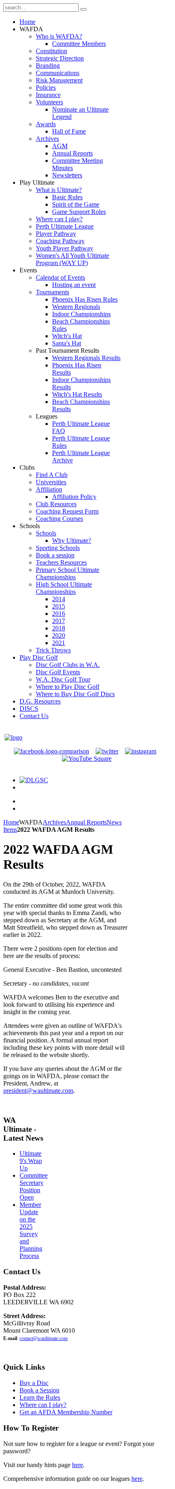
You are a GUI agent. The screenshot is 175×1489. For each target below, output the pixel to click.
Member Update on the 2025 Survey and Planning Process (31, 1230)
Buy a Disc (34, 1382)
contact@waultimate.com (44, 1338)
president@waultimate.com (38, 1090)
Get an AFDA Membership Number (66, 1412)
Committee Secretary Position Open (34, 1186)
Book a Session (39, 1390)
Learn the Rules (40, 1397)
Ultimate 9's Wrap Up (31, 1161)
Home (11, 822)
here (77, 1464)
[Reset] (83, 9)
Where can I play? (43, 1404)
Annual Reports (86, 822)
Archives (54, 822)
